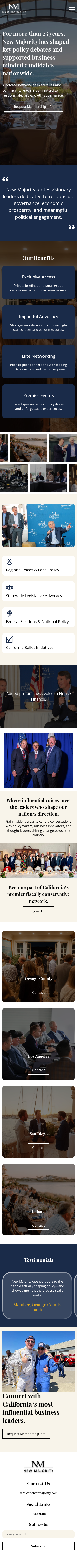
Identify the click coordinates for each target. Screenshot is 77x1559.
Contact (38, 992)
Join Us (38, 911)
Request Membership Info (33, 106)
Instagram (38, 1513)
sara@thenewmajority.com (39, 1493)
